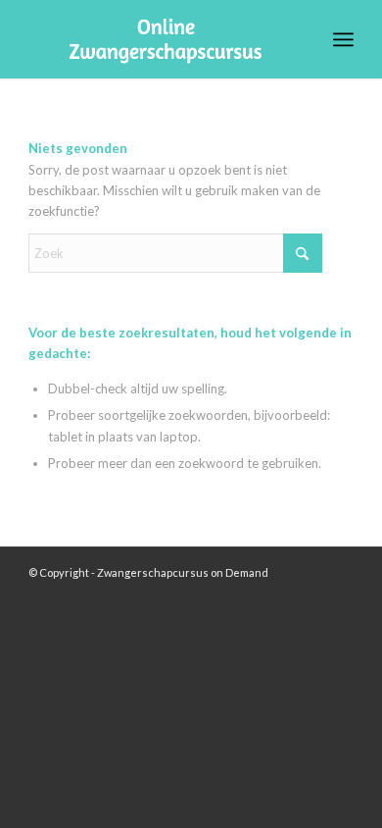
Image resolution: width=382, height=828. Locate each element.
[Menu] (343, 39)
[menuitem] (343, 39)
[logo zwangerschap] (158, 39)
